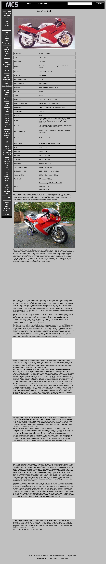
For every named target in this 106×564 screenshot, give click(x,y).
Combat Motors (7, 64)
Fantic (7, 75)
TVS (7, 172)
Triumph (7, 170)
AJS (7, 23)
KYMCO (7, 111)
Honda (7, 92)
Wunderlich (7, 198)
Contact (7, 214)
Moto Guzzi (7, 129)
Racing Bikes (7, 17)
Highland (6, 90)
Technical (7, 208)
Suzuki (7, 163)
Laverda (7, 114)
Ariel (7, 27)
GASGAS (6, 77)
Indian (7, 103)
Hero (7, 88)
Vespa (7, 178)
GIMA (6, 83)
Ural (7, 174)
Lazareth (6, 116)
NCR (7, 137)
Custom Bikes (7, 13)
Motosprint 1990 (44, 186)
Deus (6, 68)
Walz (7, 193)
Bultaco (7, 53)
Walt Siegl (7, 191)
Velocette (7, 176)
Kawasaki (7, 107)
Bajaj (6, 32)
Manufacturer (42, 3)
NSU (7, 142)
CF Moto (6, 62)
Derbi (6, 66)
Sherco (7, 159)
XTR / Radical (7, 200)
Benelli (7, 34)
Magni (7, 118)
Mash (6, 122)
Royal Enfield (7, 154)
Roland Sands (7, 152)
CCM (7, 60)
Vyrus (6, 189)
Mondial (7, 126)
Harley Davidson (7, 86)
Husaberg (7, 96)
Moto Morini (6, 131)
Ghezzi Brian (6, 79)
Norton (7, 139)
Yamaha (7, 202)
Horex (7, 94)
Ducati (7, 71)
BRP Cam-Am (7, 45)
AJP (7, 21)
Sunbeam (7, 161)
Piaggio (7, 148)
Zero (7, 204)
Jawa (6, 105)
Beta (7, 36)
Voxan (7, 187)
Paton (7, 144)
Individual (7, 15)
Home (29, 3)
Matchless (7, 124)
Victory (7, 180)
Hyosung (6, 101)
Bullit (6, 51)
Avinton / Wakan (6, 30)
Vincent (7, 182)
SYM (7, 167)
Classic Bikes (7, 11)
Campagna (7, 58)
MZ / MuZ (7, 135)
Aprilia (7, 25)
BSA (7, 47)
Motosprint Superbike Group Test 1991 (50, 183)
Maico (7, 120)
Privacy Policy (64, 558)
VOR (7, 185)
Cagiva (7, 55)
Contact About (41, 558)
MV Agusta (7, 133)
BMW (6, 40)
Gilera (7, 81)
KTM (7, 109)
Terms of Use (53, 558)
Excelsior (7, 73)
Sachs (7, 157)
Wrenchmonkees (7, 195)
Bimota (7, 38)
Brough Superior (7, 43)
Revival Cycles (7, 150)
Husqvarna (7, 99)
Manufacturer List (7, 211)
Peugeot (7, 146)
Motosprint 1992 (44, 189)
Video (7, 206)
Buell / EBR (7, 49)
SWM (6, 165)
